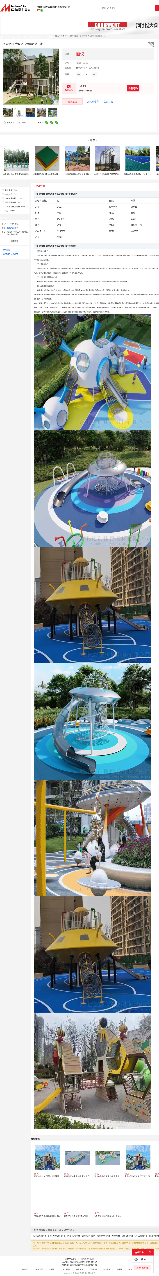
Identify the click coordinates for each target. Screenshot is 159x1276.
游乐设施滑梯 (39, 1235)
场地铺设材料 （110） (14, 198)
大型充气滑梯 (73, 1235)
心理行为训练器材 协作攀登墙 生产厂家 (110, 174)
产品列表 (64, 35)
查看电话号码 (12, 227)
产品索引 (7, 250)
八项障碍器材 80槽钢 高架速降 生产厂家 (80, 174)
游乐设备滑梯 (141, 1235)
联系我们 (39, 1269)
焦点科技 (83, 1272)
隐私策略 (79, 1269)
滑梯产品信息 (70, 1259)
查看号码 (133, 88)
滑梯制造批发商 (87, 1259)
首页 (57, 35)
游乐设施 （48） (12, 190)
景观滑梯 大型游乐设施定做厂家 (83, 1262)
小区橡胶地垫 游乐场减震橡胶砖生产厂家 (50, 174)
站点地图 (66, 1269)
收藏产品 (10, 122)
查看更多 (14, 241)
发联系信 (72, 101)
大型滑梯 (115, 1235)
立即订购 (108, 101)
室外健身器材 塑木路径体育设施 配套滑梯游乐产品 (24, 174)
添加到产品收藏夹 (10, 254)
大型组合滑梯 (103, 1235)
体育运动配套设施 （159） (16, 206)
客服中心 (52, 1269)
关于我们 (25, 1269)
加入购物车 (93, 101)
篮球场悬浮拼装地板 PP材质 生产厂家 (139, 174)
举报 (24, 122)
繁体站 (119, 1269)
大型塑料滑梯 (88, 1235)
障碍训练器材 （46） (13, 202)
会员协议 (93, 1269)
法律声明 (106, 1269)
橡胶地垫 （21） (12, 194)
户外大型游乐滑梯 (57, 1235)
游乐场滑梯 (127, 1235)
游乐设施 (74, 35)
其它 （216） (10, 210)
